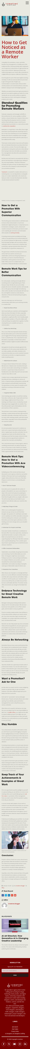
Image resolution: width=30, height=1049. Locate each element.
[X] (9, 1044)
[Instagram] (20, 1044)
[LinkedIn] (25, 1044)
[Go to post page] (15, 925)
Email (15, 895)
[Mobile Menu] (27, 2)
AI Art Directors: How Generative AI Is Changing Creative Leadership (15, 938)
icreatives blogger (20, 885)
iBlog (3, 887)
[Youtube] (14, 1044)
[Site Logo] (10, 4)
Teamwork (4, 172)
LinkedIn (9, 895)
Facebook (3, 895)
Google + (12, 895)
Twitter (6, 895)
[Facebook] (4, 1044)
